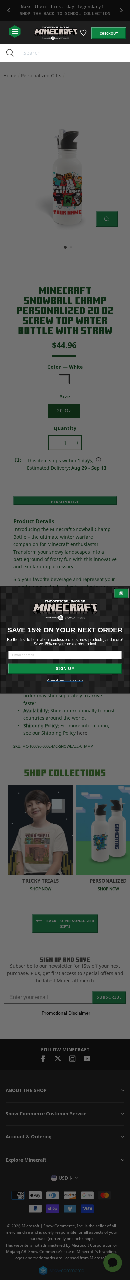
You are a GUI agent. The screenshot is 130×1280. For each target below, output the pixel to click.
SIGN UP (65, 668)
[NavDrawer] (15, 32)
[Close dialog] (121, 593)
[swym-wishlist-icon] (83, 35)
